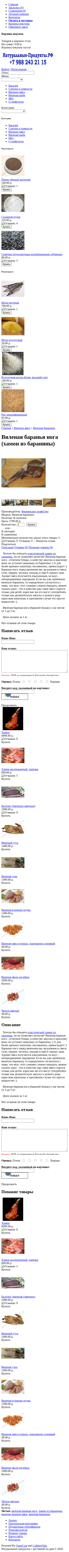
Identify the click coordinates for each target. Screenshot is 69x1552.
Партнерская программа (23, 1523)
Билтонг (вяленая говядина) (18, 806)
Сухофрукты (16, 101)
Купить (5, 742)
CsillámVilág (40, 1545)
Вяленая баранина (44, 428)
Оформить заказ (18, 26)
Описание (7, 547)
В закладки (8, 531)
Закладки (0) (16, 7)
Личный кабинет (18, 14)
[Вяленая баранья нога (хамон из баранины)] (23, 494)
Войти (5, 69)
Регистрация (18, 69)
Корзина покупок (19, 23)
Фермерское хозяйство (34, 511)
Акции (12, 1520)
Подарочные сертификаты (24, 1526)
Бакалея (13, 85)
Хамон (5, 732)
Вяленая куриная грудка (16, 909)
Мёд (11, 98)
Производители (17, 1529)
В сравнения (9, 534)
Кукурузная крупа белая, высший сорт (24, 377)
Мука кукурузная (11, 340)
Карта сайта (15, 1536)
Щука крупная (10, 302)
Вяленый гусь (9, 842)
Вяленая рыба (16, 95)
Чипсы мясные (10, 1010)
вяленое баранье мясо (14, 1514)
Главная (13, 4)
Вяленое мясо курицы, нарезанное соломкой (28, 943)
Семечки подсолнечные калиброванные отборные (31, 254)
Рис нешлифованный (14, 414)
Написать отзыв (45, 540)
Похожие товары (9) (41, 547)
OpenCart (21, 1545)
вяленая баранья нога (24, 1511)
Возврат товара (17, 1533)
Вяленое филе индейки (15, 977)
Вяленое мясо (16, 92)
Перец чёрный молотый (15, 179)
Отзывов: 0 (26, 540)
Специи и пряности (20, 88)
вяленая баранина (39, 1514)
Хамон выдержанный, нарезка (19, 769)
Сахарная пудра (10, 216)
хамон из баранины (50, 1511)
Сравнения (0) (17, 10)
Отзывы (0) (21, 547)
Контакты (14, 17)
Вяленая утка (9, 876)
